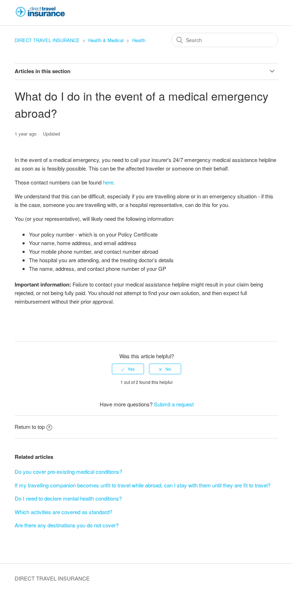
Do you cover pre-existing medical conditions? (68, 471)
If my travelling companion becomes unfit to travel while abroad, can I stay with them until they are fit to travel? (142, 485)
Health (138, 40)
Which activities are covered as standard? (63, 512)
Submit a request (174, 404)
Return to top (30, 426)
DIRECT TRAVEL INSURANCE (47, 40)
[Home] (40, 16)
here (108, 182)
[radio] (128, 369)
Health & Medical (106, 40)
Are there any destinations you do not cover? (67, 525)
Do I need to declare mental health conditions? (68, 498)
